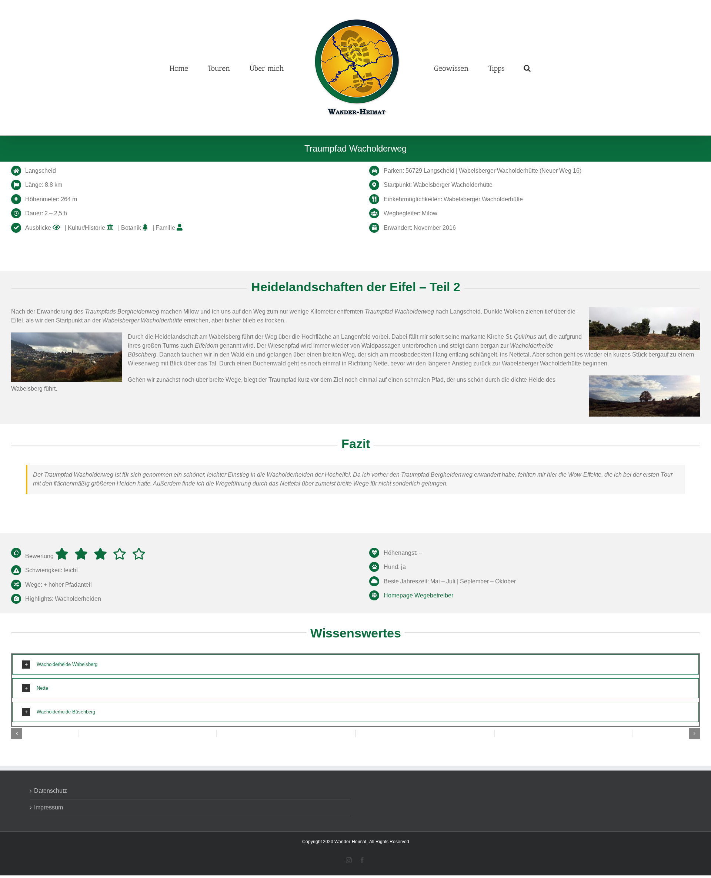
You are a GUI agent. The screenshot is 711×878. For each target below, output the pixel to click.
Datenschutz (50, 791)
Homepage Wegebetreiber (418, 595)
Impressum (48, 807)
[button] (530, 67)
